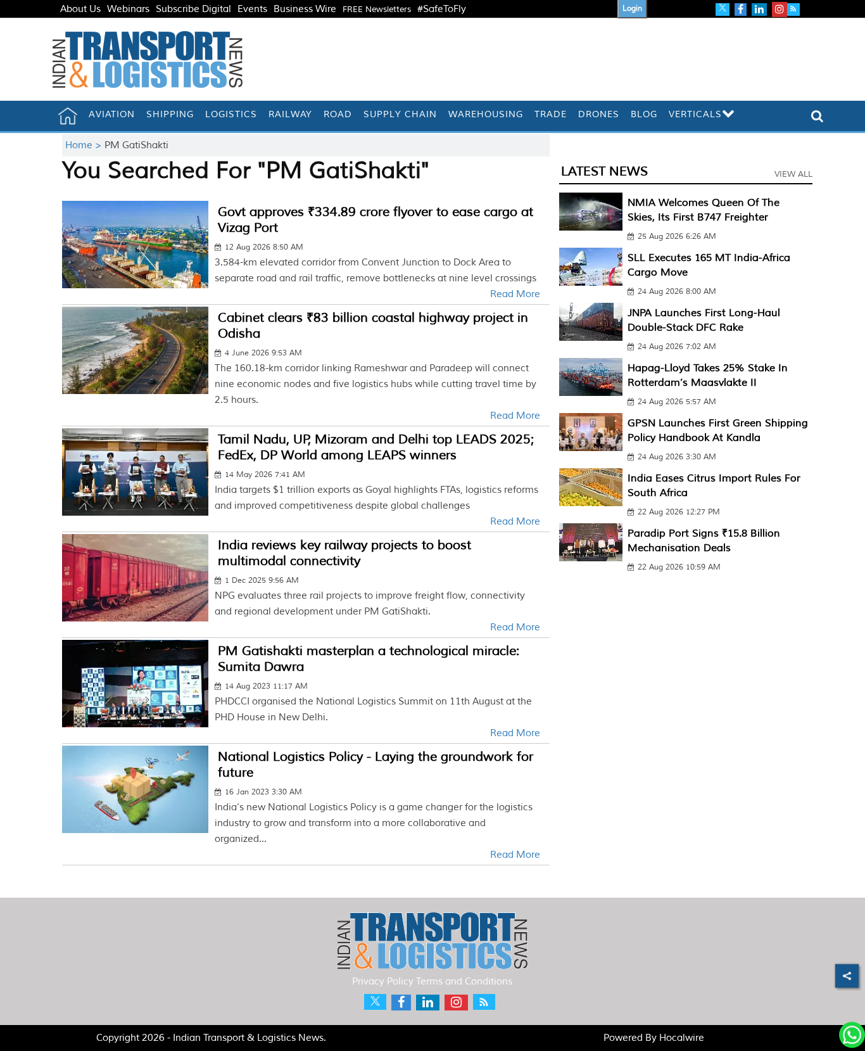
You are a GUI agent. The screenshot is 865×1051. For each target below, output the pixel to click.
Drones (598, 114)
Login (632, 8)
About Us (80, 9)
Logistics (231, 114)
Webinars (128, 9)
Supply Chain (400, 114)
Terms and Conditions (464, 982)
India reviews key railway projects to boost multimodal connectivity (344, 553)
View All (793, 174)
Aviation (112, 114)
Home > (84, 145)
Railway (290, 114)
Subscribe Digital (193, 9)
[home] (68, 116)
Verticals (695, 114)
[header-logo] (148, 59)
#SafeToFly (441, 9)
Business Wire (305, 9)
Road (338, 114)
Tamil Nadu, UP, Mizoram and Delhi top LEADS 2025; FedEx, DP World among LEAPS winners (376, 447)
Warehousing (485, 114)
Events (252, 9)
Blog (644, 114)
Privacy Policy (383, 982)
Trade (550, 114)
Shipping (170, 114)
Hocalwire (681, 1038)
